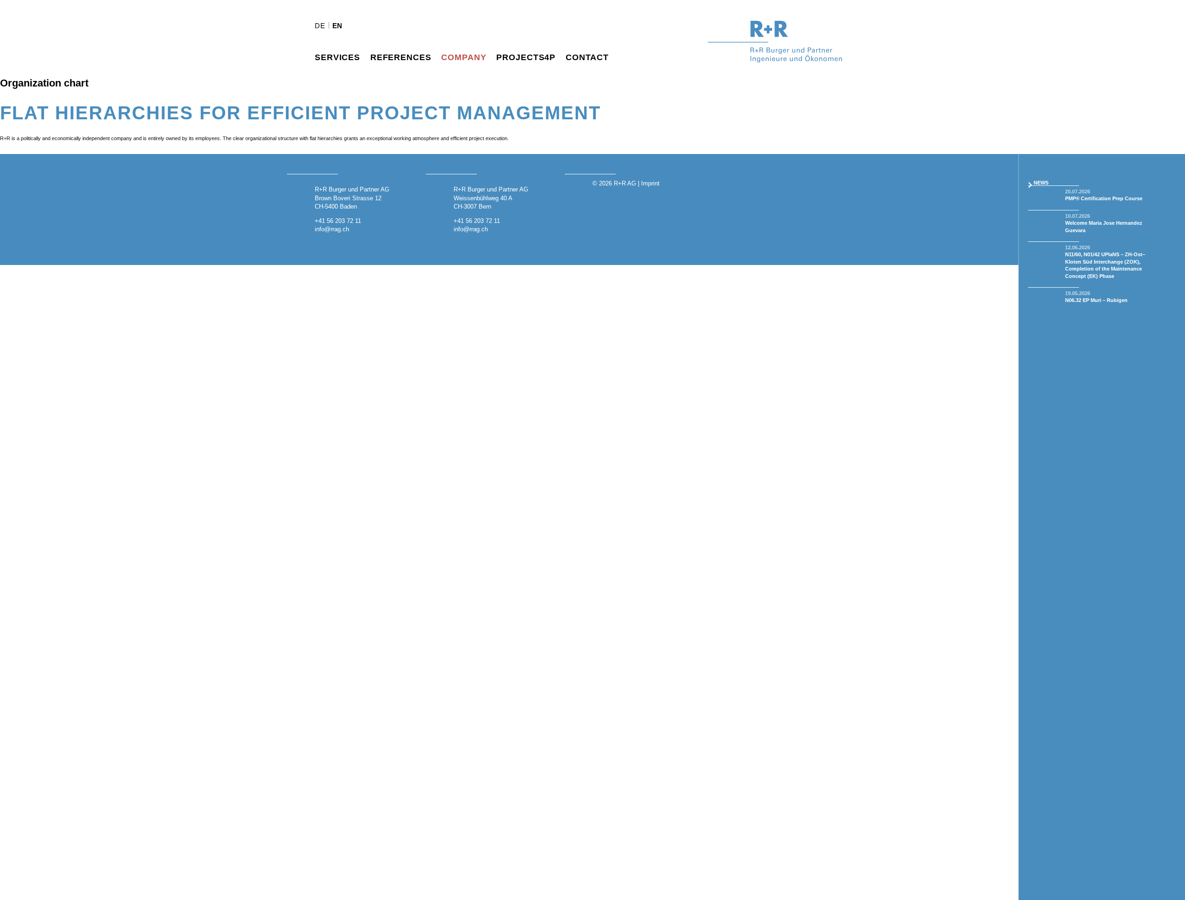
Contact (587, 57)
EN (337, 26)
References (400, 57)
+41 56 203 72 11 (338, 220)
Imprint (650, 183)
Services (337, 57)
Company (463, 57)
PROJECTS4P (525, 57)
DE (320, 26)
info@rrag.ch (332, 229)
